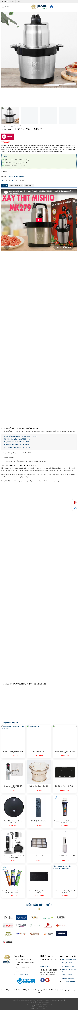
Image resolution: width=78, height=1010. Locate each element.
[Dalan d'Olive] (8, 934)
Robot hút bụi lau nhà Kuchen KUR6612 (13, 822)
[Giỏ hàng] (51, 6)
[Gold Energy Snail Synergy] (34, 934)
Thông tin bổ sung (16, 185)
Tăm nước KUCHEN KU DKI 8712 (65, 856)
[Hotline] (75, 502)
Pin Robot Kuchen (39, 751)
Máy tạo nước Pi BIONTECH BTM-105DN (13, 787)
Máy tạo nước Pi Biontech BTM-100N (13, 752)
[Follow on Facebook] (17, 1)
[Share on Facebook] (6, 180)
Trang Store (44, 1008)
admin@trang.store (25, 971)
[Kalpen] (7, 942)
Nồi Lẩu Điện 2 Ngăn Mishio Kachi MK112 (17, 447)
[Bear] (34, 918)
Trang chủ (4, 126)
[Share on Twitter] (9, 180)
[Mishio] (7, 137)
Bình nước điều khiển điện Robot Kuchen (65, 892)
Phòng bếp (22, 126)
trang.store (24, 974)
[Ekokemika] (21, 934)
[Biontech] (48, 918)
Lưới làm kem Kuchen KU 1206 (39, 786)
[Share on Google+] (19, 180)
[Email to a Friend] (13, 180)
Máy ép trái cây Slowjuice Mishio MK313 (16, 442)
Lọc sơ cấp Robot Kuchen (39, 856)
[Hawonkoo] (48, 934)
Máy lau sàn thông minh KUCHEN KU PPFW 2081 (13, 857)
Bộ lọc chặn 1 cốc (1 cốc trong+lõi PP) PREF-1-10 (65, 822)
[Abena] (21, 918)
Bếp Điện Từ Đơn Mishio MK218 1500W (16, 444)
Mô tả (5, 185)
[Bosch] (8, 926)
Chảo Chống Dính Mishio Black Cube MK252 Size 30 (20, 436)
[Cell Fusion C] (48, 926)
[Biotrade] (61, 918)
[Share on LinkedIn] (23, 180)
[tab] (4, 185)
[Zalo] (75, 508)
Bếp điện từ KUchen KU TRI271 (64, 786)
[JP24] (61, 934)
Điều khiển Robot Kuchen (39, 821)
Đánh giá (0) (29, 185)
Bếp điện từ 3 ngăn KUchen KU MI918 (38, 892)
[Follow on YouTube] (19, 1)
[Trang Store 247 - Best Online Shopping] (39, 6)
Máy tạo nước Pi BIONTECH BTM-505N (64, 752)
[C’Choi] (34, 926)
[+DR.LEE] (8, 918)
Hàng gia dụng (13, 126)
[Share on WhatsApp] (3, 180)
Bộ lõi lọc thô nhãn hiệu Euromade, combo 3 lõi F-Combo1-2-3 (13, 892)
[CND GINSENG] (61, 926)
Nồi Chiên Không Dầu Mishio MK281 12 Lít (17, 439)
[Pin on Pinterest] (16, 180)
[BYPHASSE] (21, 926)
